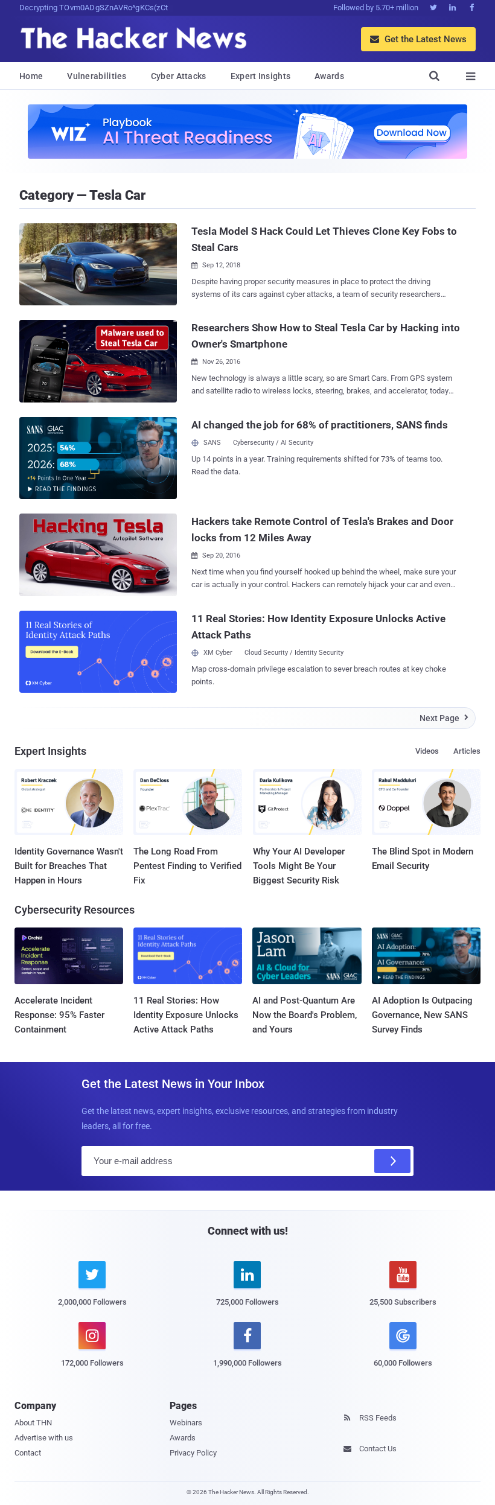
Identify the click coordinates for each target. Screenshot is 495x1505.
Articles (467, 751)
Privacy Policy (193, 1452)
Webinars (186, 1422)
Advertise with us (43, 1437)
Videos (427, 751)
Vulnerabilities (97, 76)
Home (31, 76)
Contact (27, 1452)
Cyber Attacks (178, 76)
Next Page (444, 718)
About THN (33, 1422)
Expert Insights (261, 76)
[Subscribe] (392, 1161)
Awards (329, 76)
